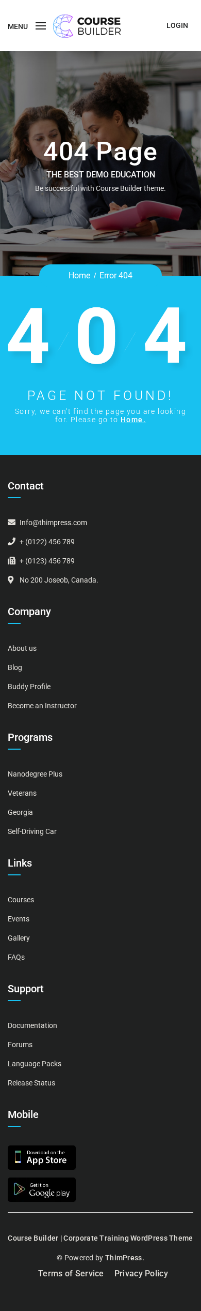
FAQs (16, 957)
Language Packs (34, 1064)
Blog (15, 667)
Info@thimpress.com (53, 522)
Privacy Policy (141, 1273)
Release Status (31, 1083)
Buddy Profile (29, 686)
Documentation (32, 1025)
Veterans (22, 793)
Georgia (20, 812)
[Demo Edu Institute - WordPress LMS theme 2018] (87, 26)
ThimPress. (124, 1258)
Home (79, 275)
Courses (21, 900)
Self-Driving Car (32, 831)
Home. (133, 419)
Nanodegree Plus (35, 774)
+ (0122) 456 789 (47, 542)
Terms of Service (71, 1273)
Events (18, 919)
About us (22, 648)
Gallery (19, 938)
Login (177, 25)
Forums (20, 1044)
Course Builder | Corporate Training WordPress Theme (100, 1238)
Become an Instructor (42, 706)
